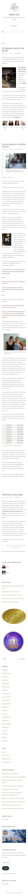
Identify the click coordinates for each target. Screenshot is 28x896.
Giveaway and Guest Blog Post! (10, 773)
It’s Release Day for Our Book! (13, 49)
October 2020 (5, 687)
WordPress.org (6, 762)
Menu (15, 25)
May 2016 (4, 737)
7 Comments (17, 497)
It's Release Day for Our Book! (10, 789)
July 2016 (4, 730)
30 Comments (18, 53)
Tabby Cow (14, 14)
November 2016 (6, 717)
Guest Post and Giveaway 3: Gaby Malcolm (13, 801)
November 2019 (6, 697)
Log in (3, 752)
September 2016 (6, 724)
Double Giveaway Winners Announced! (12, 786)
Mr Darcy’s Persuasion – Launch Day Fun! (13, 598)
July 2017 (4, 714)
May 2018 (4, 710)
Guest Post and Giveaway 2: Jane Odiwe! (13, 808)
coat (24, 551)
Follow (5, 868)
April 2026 (5, 670)
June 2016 (4, 734)
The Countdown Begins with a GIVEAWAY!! (13, 777)
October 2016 (5, 720)
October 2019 (5, 700)
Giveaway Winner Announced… (10, 602)
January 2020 (5, 693)
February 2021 (6, 683)
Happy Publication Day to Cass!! (10, 591)
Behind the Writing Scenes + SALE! (11, 595)
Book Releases (15, 515)
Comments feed (6, 759)
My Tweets (5, 819)
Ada (10, 149)
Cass (10, 53)
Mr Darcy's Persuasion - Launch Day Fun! (13, 798)
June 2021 (4, 677)
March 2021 (5, 680)
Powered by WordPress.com (14, 893)
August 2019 (5, 707)
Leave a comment (18, 149)
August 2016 (5, 727)
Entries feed (5, 755)
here (24, 83)
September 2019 (6, 703)
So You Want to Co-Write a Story (14, 145)
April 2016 (4, 740)
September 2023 (6, 673)
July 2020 (4, 690)
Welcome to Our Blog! (12, 494)
